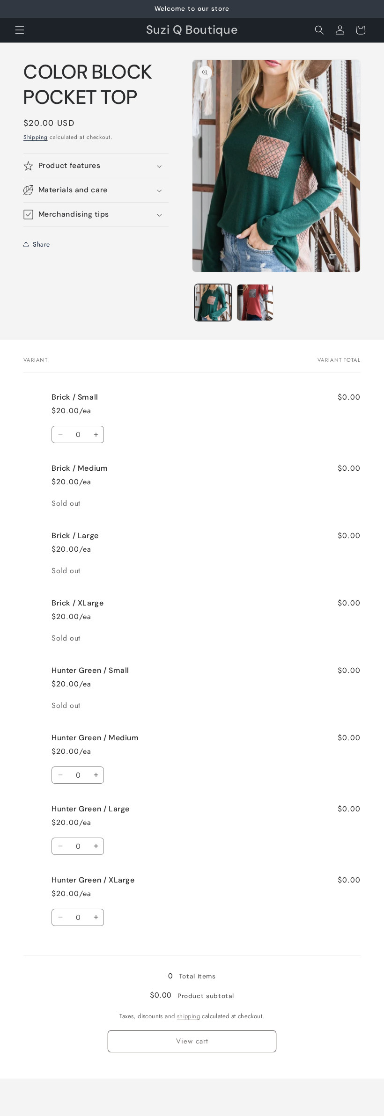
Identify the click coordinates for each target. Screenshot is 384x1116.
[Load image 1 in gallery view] (213, 302)
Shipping (35, 137)
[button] (19, 30)
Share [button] (41, 244)
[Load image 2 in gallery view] (255, 302)
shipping (188, 1016)
